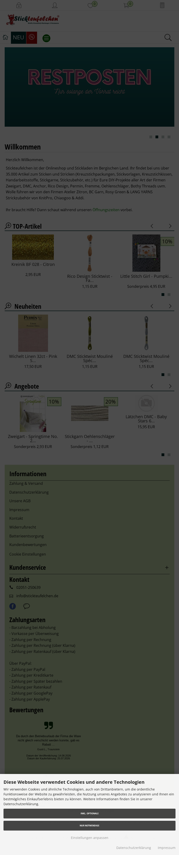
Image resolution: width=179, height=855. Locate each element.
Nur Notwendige (89, 825)
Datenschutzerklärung (133, 847)
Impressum (167, 847)
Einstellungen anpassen (89, 837)
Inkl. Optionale (90, 813)
